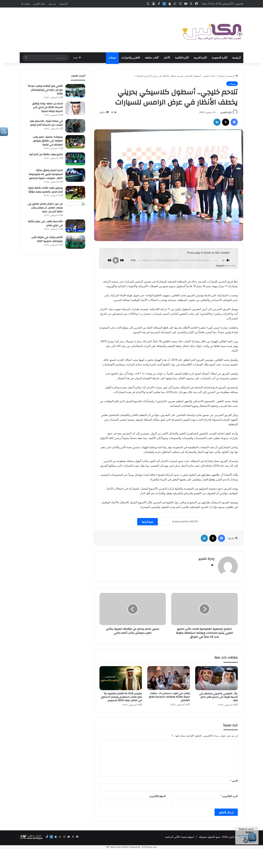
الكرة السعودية (219, 57)
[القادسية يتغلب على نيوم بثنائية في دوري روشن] (75, 226)
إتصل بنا (25, 3)
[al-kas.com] (212, 30)
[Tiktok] (159, 3)
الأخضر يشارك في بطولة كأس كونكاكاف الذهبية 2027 (47, 239)
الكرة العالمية (182, 57)
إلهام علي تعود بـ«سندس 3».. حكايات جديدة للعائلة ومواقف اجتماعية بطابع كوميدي (169, 696)
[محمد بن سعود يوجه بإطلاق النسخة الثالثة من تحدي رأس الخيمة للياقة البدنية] (75, 108)
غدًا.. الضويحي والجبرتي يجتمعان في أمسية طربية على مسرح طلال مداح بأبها (218, 697)
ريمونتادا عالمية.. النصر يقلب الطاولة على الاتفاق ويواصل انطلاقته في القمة (48, 141)
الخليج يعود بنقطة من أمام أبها (46, 154)
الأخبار (167, 57)
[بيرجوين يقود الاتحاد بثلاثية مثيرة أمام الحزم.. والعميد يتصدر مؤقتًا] (75, 192)
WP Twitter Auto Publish (117, 847)
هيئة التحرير (39, 3)
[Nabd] (164, 3)
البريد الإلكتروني (229, 796)
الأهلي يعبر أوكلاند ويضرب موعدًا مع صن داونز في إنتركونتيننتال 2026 (45, 90)
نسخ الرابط (147, 521)
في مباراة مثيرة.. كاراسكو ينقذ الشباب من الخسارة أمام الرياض (46, 123)
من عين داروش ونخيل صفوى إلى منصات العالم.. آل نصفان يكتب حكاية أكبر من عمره (45, 208)
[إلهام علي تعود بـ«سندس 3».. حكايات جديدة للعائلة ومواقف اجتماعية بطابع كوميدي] (168, 678)
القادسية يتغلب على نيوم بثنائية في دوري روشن (45, 223)
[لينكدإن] (217, 122)
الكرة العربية (200, 57)
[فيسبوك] (234, 122)
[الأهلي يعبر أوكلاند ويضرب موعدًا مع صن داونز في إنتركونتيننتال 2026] (75, 90)
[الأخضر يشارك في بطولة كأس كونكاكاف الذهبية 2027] (75, 242)
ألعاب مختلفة (152, 57)
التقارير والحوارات (130, 57)
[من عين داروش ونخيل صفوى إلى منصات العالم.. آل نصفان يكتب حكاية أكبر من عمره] (75, 208)
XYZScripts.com (149, 847)
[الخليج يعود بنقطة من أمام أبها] (75, 159)
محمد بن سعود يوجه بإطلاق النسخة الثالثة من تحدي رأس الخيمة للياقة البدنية (47, 107)
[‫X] (225, 122)
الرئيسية (63, 3)
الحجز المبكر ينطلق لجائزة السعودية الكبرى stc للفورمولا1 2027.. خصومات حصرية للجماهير (46, 174)
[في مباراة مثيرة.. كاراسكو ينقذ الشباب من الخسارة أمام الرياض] (75, 126)
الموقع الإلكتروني (157, 796)
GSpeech (220, 266)
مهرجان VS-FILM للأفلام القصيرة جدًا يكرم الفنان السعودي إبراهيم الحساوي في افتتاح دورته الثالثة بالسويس (121, 697)
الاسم (234, 780)
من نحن (52, 3)
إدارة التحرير (225, 112)
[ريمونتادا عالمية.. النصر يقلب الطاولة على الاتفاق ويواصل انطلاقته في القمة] (75, 141)
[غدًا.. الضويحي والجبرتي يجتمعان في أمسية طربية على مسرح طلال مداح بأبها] (216, 678)
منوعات (112, 57)
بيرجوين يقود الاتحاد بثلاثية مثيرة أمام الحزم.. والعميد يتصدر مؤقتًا (45, 190)
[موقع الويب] (212, 565)
